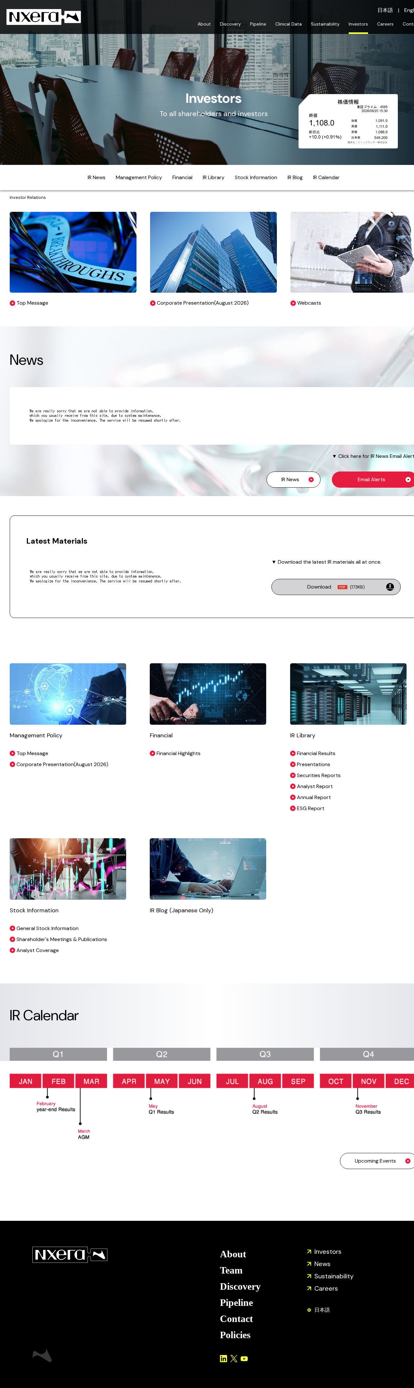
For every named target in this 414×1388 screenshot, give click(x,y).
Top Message (32, 753)
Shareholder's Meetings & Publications (61, 939)
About (204, 24)
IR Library (213, 177)
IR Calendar (326, 177)
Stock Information (256, 177)
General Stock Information (47, 928)
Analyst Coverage (37, 950)
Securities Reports (319, 775)
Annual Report (314, 797)
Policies (235, 1334)
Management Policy (139, 177)
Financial (182, 177)
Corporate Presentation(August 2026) (62, 764)
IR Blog (295, 177)
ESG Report (310, 808)
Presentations (313, 764)
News (322, 1264)
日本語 (385, 10)
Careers (385, 24)
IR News (96, 177)
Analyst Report (315, 786)
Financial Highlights (179, 753)
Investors (358, 24)
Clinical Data (288, 24)
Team (231, 1270)
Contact (236, 1318)
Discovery (230, 24)
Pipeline (258, 24)
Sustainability (325, 24)
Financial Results (316, 753)
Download (336, 586)
